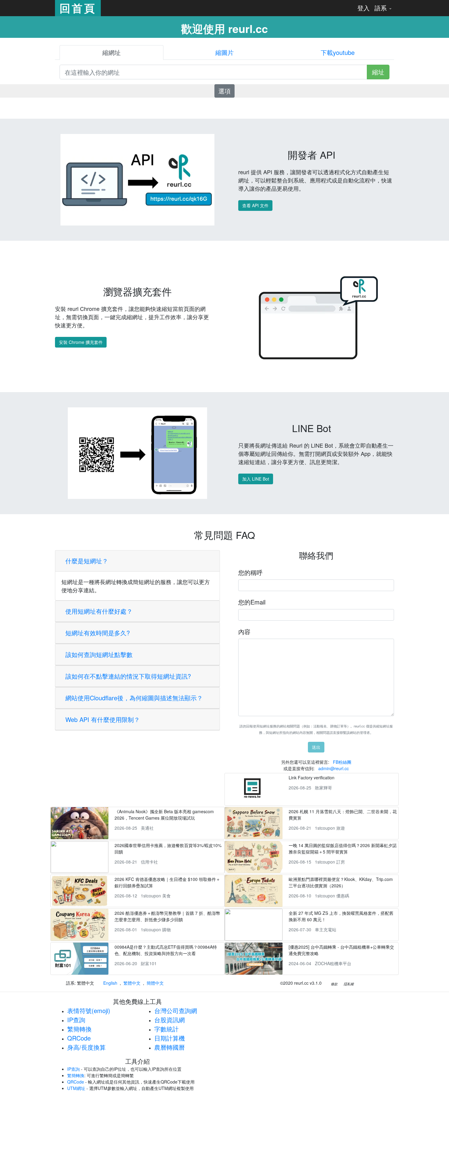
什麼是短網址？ (86, 560)
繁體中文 (132, 983)
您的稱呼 (250, 572)
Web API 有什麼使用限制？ (102, 719)
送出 (316, 747)
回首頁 (78, 8)
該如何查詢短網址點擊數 (99, 654)
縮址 (378, 71)
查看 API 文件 (255, 205)
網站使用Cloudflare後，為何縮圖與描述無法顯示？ (134, 697)
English (110, 983)
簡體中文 (155, 983)
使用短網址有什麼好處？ (99, 611)
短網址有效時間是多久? (97, 632)
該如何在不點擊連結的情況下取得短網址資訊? (128, 676)
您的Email (251, 601)
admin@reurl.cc (333, 768)
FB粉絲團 (342, 762)
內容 (244, 631)
